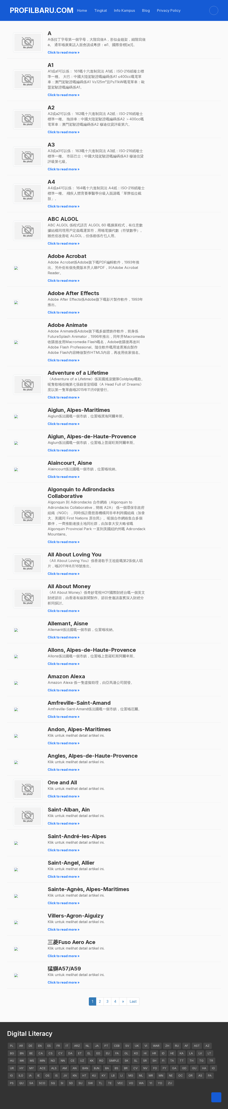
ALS (54, 1068)
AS (200, 1075)
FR (58, 1045)
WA (141, 1083)
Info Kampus (124, 10)
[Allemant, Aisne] (16, 630)
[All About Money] (27, 598)
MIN (42, 1060)
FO (155, 1068)
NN (63, 1060)
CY (60, 1053)
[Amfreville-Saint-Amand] (16, 709)
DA (70, 1053)
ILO (21, 1075)
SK (126, 1060)
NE (171, 1075)
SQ (53, 1083)
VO (131, 1083)
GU (194, 1068)
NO (53, 1060)
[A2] (27, 119)
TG (201, 1060)
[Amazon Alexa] (16, 683)
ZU (170, 1083)
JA (97, 1045)
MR (151, 1075)
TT (182, 1060)
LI (121, 1075)
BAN (85, 1068)
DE (30, 1045)
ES (49, 1045)
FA (117, 1053)
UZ (82, 1060)
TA (172, 1060)
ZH (167, 1045)
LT (209, 1053)
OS (47, 1075)
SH (154, 1060)
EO (98, 1053)
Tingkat (100, 10)
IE (38, 1075)
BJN (96, 1068)
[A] (27, 42)
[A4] (27, 194)
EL (89, 1053)
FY (164, 1068)
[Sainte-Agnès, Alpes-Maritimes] (16, 896)
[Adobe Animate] (16, 342)
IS (56, 1075)
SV (127, 1045)
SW (90, 1083)
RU (177, 1045)
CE (72, 1060)
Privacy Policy (169, 10)
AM (64, 1068)
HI (145, 1053)
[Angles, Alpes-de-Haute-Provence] (16, 762)
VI (146, 1045)
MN (161, 1075)
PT (106, 1045)
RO (101, 1060)
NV (145, 1068)
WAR (156, 1045)
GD (184, 1068)
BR (126, 1068)
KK (92, 1060)
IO (213, 1068)
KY (104, 1075)
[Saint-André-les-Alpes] (16, 843)
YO (160, 1083)
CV (135, 1068)
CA (41, 1053)
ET (80, 1053)
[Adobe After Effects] (16, 303)
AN (75, 1068)
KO (136, 1053)
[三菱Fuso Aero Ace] (16, 949)
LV (200, 1053)
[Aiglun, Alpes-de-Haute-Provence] (16, 443)
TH (191, 1060)
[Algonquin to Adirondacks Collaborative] (27, 515)
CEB (117, 1045)
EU (108, 1053)
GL (126, 1053)
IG (11, 1075)
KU (94, 1075)
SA (31, 1083)
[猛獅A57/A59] (16, 975)
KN (75, 1075)
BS (116, 1068)
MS (32, 1060)
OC (180, 1075)
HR (154, 1053)
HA (204, 1068)
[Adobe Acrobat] (16, 268)
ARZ (77, 1045)
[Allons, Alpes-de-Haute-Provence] (16, 657)
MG (130, 1075)
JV (65, 1075)
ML (141, 1075)
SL (135, 1060)
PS (12, 1083)
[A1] (27, 80)
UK (137, 1045)
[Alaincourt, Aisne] (16, 470)
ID (163, 1053)
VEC (120, 1083)
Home (82, 10)
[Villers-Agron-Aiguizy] (16, 922)
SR (145, 1060)
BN (22, 1053)
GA (174, 1068)
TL (100, 1083)
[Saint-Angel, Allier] (16, 869)
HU (12, 1060)
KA (181, 1053)
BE (31, 1053)
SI (62, 1083)
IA (30, 1075)
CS (51, 1053)
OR (191, 1075)
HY (22, 1068)
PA (210, 1075)
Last (133, 1001)
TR (211, 1060)
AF (186, 1045)
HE (172, 1053)
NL (87, 1045)
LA (191, 1053)
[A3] (27, 157)
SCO (42, 1083)
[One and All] (27, 789)
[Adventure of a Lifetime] (27, 385)
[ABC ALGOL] (27, 231)
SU (80, 1083)
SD (71, 1083)
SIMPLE (114, 1060)
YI (150, 1083)
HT (84, 1075)
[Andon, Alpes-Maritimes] (16, 736)
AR (21, 1045)
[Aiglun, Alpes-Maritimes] (16, 417)
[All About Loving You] (27, 564)
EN (40, 1045)
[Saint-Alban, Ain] (27, 816)
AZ (208, 1045)
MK (22, 1060)
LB (113, 1075)
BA (107, 1068)
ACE (42, 1068)
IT (67, 1045)
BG (12, 1053)
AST (197, 1045)
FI (163, 1060)
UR (12, 1068)
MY (31, 1068)
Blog (146, 10)
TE (110, 1083)
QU (21, 1083)
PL (11, 1045)
